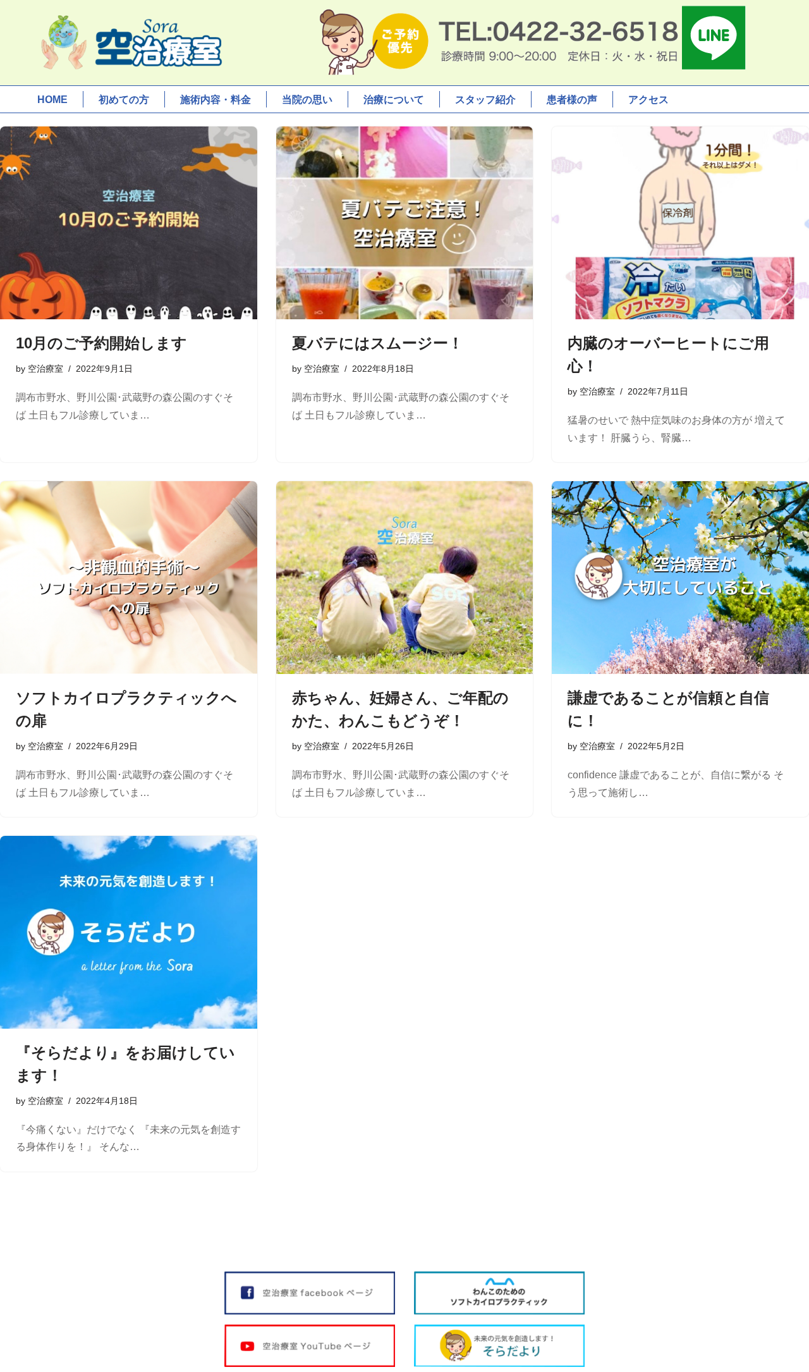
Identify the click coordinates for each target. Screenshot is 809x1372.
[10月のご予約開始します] (128, 222)
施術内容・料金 (215, 99)
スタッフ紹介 (485, 99)
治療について (393, 99)
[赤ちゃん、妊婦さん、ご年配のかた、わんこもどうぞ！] (404, 577)
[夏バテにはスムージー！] (404, 222)
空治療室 (45, 369)
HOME (52, 99)
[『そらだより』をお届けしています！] (128, 932)
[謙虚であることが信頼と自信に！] (680, 577)
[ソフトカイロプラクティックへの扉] (128, 577)
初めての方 (124, 99)
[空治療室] (129, 43)
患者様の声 (572, 99)
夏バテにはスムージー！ (377, 343)
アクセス (648, 99)
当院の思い (307, 99)
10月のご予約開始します (101, 343)
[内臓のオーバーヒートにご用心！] (680, 222)
